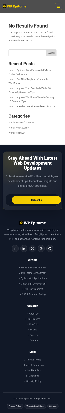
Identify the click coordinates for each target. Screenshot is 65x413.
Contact (34, 340)
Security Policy (33, 381)
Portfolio (33, 324)
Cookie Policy (34, 370)
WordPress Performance (21, 122)
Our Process (34, 319)
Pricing (33, 329)
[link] (15, 248)
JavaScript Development (33, 283)
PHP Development (33, 289)
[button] (58, 6)
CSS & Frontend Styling (34, 294)
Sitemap (52, 406)
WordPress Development (33, 267)
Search (51, 52)
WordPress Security (18, 127)
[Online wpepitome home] (14, 6)
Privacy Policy (34, 359)
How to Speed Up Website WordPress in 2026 (31, 106)
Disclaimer (33, 375)
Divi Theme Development (33, 273)
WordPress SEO (16, 132)
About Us (33, 313)
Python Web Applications (34, 278)
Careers (34, 335)
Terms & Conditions (34, 365)
